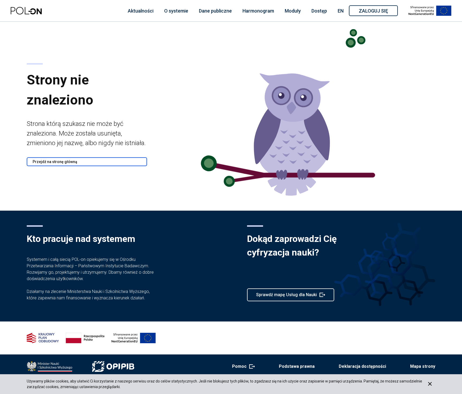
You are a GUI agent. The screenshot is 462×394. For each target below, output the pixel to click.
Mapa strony (422, 366)
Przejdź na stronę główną (55, 162)
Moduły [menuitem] (293, 11)
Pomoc (242, 367)
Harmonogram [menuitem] (258, 11)
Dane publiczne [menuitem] (215, 11)
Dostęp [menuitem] (319, 11)
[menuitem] (140, 11)
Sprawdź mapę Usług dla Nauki (286, 296)
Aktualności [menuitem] (140, 11)
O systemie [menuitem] (176, 11)
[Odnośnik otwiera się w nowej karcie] (49, 366)
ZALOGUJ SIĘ (378, 12)
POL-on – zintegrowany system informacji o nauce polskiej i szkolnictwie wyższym (26, 10)
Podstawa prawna (297, 366)
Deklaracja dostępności (362, 366)
